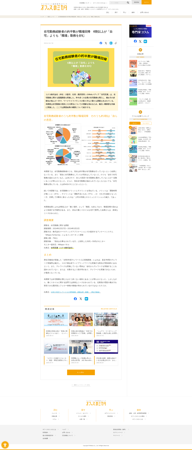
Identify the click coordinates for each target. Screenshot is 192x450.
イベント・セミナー (82, 413)
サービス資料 (82, 416)
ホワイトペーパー (110, 413)
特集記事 (54, 416)
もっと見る (80, 372)
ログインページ (118, 432)
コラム (54, 419)
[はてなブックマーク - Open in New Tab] (111, 43)
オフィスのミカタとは (49, 429)
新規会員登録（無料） (120, 429)
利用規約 (45, 432)
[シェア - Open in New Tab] (101, 43)
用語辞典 (110, 416)
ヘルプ (64, 429)
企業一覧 (82, 419)
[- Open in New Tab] (140, 31)
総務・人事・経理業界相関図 (137, 413)
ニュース (54, 413)
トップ (42, 16)
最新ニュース (51, 16)
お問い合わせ (144, 12)
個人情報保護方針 (48, 435)
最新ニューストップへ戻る (82, 385)
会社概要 (45, 438)
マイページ (116, 435)
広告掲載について (67, 435)
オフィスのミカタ (137, 419)
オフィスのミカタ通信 (137, 416)
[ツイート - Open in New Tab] (106, 43)
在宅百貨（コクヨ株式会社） (62, 248)
